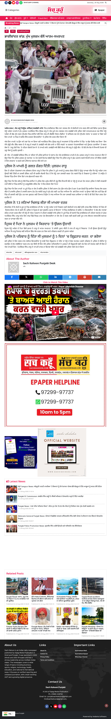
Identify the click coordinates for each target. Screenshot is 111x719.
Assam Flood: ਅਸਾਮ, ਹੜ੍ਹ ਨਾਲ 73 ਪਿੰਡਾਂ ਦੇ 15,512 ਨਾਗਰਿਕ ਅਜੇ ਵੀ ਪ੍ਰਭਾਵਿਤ (17, 599)
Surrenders (44, 252)
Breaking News (23, 31)
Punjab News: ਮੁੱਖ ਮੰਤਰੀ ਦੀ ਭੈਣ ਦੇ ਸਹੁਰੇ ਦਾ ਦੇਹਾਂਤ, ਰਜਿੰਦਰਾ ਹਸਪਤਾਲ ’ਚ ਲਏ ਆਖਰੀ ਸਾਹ (43, 629)
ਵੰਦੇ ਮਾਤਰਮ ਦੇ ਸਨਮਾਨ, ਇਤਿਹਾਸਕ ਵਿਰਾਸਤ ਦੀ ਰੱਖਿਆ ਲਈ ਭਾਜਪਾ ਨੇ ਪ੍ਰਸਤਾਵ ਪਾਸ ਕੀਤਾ (43, 599)
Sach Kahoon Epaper (81, 654)
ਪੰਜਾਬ (14, 28)
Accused (18, 252)
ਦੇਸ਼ (11, 18)
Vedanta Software (99, 717)
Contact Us (43, 654)
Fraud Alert (43, 18)
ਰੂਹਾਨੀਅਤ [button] (86, 18)
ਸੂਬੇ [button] (25, 18)
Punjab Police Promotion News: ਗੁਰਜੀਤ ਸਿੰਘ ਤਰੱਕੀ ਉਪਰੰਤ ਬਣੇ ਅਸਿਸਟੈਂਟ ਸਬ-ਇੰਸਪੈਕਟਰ (50, 526)
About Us (43, 650)
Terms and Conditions (47, 660)
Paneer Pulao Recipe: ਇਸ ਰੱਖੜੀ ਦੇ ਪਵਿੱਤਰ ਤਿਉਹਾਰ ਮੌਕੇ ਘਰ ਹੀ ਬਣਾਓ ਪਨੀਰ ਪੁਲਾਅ (17, 629)
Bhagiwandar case (31, 252)
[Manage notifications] (106, 705)
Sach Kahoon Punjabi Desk (39, 263)
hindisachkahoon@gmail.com (55, 699)
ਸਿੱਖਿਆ (104, 18)
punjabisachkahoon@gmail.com (59, 696)
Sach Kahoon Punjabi (17, 713)
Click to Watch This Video (55, 282)
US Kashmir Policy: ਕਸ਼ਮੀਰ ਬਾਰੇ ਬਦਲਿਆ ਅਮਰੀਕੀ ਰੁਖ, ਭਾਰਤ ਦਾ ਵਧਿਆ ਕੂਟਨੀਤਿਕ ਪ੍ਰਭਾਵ (68, 599)
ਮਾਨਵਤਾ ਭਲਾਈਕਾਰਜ (73, 18)
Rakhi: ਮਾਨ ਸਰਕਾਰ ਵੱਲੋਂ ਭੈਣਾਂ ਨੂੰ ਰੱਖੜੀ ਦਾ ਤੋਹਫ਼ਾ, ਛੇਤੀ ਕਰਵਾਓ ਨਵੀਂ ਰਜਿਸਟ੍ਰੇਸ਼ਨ (68, 629)
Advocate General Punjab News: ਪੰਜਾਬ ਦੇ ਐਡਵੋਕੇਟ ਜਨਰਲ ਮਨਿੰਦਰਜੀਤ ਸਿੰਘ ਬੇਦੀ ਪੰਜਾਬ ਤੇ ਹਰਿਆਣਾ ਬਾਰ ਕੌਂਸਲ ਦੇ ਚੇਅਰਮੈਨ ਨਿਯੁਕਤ (60, 517)
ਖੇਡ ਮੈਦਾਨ (97, 18)
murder (9, 252)
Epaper (101, 10)
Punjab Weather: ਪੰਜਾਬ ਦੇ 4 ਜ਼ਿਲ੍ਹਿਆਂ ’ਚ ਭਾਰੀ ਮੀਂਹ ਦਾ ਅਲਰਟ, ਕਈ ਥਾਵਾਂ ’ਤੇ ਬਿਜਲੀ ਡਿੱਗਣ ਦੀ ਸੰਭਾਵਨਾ (93, 630)
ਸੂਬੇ (10, 28)
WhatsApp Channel (31, 2)
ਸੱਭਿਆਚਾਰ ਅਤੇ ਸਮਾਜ (57, 18)
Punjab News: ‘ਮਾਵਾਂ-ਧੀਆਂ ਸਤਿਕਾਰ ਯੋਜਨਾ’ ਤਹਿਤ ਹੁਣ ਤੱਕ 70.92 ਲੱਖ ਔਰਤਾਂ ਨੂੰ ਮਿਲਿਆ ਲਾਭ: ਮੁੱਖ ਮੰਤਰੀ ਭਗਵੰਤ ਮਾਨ (56, 506)
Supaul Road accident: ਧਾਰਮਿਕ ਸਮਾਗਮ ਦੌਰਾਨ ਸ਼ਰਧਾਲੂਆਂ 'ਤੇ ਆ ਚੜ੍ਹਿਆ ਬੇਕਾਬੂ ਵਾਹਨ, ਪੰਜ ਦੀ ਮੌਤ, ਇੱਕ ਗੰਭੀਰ (93, 600)
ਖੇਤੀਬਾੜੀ (33, 18)
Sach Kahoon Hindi (81, 650)
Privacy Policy (44, 657)
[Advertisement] (55, 553)
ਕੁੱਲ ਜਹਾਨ (18, 18)
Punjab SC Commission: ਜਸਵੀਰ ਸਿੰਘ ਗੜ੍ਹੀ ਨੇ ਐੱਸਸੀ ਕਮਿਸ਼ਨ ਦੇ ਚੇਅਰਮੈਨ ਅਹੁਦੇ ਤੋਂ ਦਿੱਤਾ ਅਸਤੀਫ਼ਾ (50, 496)
